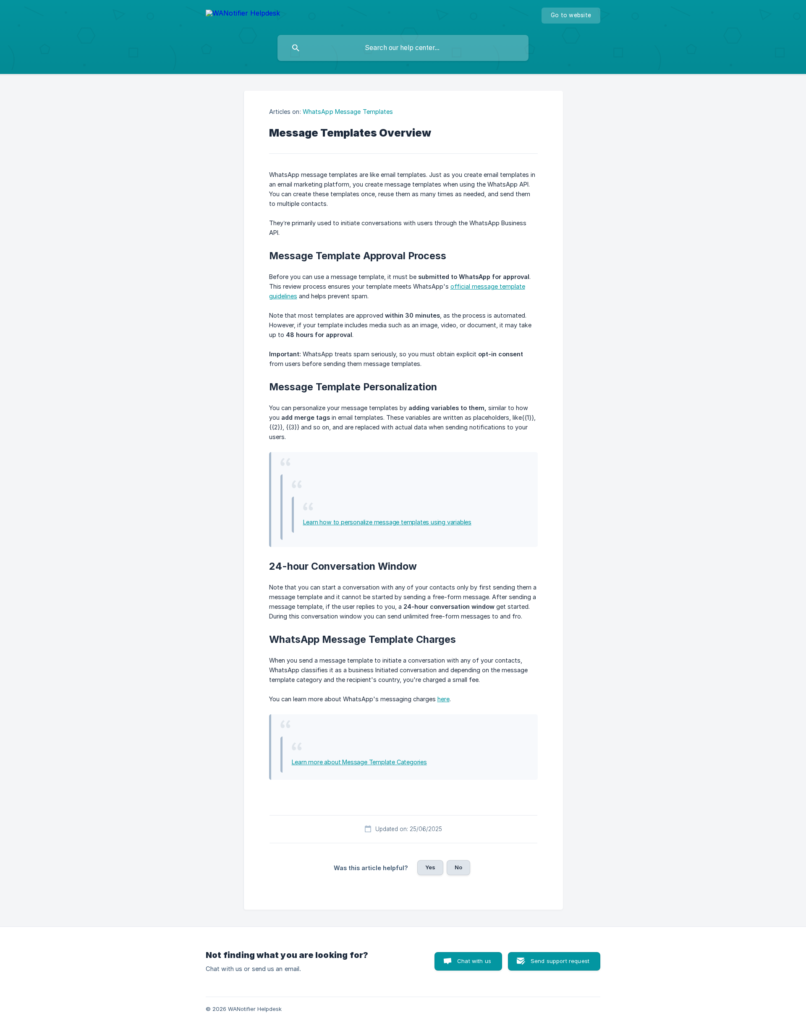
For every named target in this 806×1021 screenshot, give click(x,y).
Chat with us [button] (474, 961)
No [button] (458, 867)
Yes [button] (430, 867)
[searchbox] (403, 48)
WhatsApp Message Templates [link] (348, 111)
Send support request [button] (560, 961)
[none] (243, 14)
